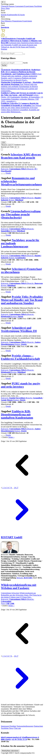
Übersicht (5, 6)
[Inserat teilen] (2, 173)
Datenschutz (38, 726)
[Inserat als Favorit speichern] (4, 173)
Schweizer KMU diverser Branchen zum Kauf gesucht (21, 156)
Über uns (17, 728)
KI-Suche (21, 15)
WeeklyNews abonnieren (10, 751)
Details (8, 173)
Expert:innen (29, 6)
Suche (25, 63)
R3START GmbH (11, 537)
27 (17, 488)
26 (15, 488)
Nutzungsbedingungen (25, 726)
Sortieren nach (19, 145)
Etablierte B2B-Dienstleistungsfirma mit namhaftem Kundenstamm (17, 414)
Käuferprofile (12, 15)
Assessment (19, 6)
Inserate (4, 15)
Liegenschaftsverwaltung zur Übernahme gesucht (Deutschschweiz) (21, 214)
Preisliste (13, 726)
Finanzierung (17, 21)
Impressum (5, 726)
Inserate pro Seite (7, 147)
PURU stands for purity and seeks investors (20, 385)
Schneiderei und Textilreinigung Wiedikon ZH (19, 329)
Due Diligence (6, 21)
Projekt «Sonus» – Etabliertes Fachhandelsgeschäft (20, 357)
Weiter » (11, 437)
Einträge (4, 49)
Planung (12, 6)
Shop (8, 8)
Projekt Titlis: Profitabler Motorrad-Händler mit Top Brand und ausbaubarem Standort (22, 300)
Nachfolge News (7, 728)
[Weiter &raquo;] (22, 530)
